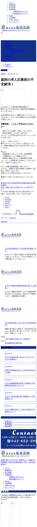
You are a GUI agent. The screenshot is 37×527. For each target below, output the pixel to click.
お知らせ (12, 218)
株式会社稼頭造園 (26, 214)
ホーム (11, 3)
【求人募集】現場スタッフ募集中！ (18, 339)
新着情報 (8, 424)
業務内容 (12, 5)
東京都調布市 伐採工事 (13, 343)
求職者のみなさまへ (20, 11)
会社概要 (12, 18)
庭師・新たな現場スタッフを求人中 (19, 187)
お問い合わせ (14, 20)
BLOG (11, 16)
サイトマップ (14, 22)
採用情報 (12, 9)
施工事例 (12, 7)
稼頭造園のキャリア (20, 13)
